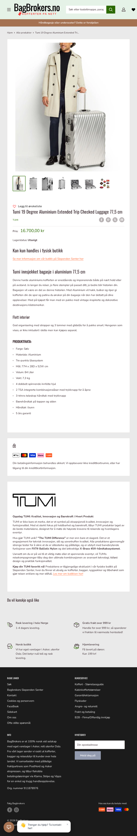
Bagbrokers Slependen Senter (25, 690)
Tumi (15, 220)
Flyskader (80, 701)
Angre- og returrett (86, 706)
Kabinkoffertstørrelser (87, 690)
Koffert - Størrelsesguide (89, 684)
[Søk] (110, 10)
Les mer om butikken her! (68, 573)
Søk (9, 684)
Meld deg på (87, 755)
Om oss (11, 717)
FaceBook (13, 706)
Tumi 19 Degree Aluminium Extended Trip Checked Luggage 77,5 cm (67, 211)
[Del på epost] (121, 219)
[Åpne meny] (9, 9)
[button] (9, 827)
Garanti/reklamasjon (87, 695)
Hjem (10, 32)
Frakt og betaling (85, 712)
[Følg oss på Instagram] (16, 809)
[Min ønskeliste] (133, 9)
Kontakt (11, 695)
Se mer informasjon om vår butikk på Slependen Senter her (48, 259)
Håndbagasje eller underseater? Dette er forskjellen (68, 22)
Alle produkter (24, 32)
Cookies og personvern (20, 701)
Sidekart (12, 712)
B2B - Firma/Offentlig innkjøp (92, 717)
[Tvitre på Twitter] (115, 219)
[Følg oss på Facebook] (9, 809)
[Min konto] (123, 10)
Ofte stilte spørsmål (19, 723)
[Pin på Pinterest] (108, 219)
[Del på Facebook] (101, 219)
